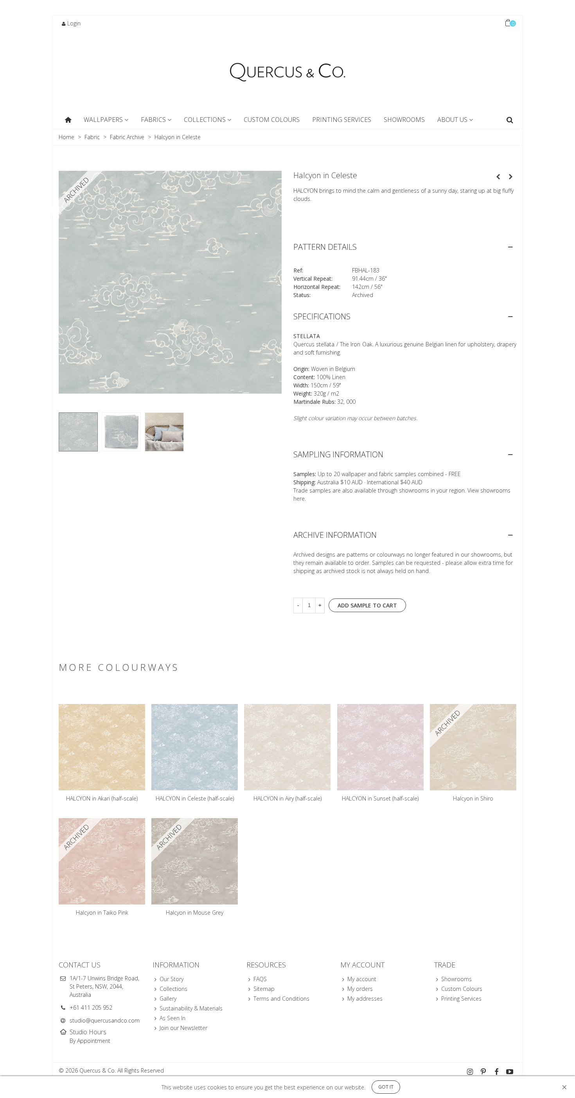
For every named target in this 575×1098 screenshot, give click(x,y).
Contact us (80, 964)
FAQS (260, 979)
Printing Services (341, 119)
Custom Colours (272, 119)
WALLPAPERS (103, 119)
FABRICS (153, 119)
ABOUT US (452, 119)
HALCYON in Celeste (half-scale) (195, 798)
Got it (386, 1087)
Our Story (171, 979)
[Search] (509, 120)
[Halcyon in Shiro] (510, 177)
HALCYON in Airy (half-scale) (287, 798)
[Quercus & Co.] (287, 72)
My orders (360, 988)
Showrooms (456, 979)
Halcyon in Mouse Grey (194, 912)
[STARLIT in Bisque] (498, 177)
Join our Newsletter (183, 1028)
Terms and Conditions (281, 998)
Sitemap (264, 988)
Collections (173, 988)
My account (361, 979)
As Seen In (172, 1018)
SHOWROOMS (404, 119)
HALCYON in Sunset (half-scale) (380, 798)
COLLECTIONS (205, 119)
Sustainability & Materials (191, 1008)
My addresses (365, 998)
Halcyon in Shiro (473, 798)
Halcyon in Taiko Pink (102, 912)
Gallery (168, 998)
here (299, 498)
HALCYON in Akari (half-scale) (102, 798)
